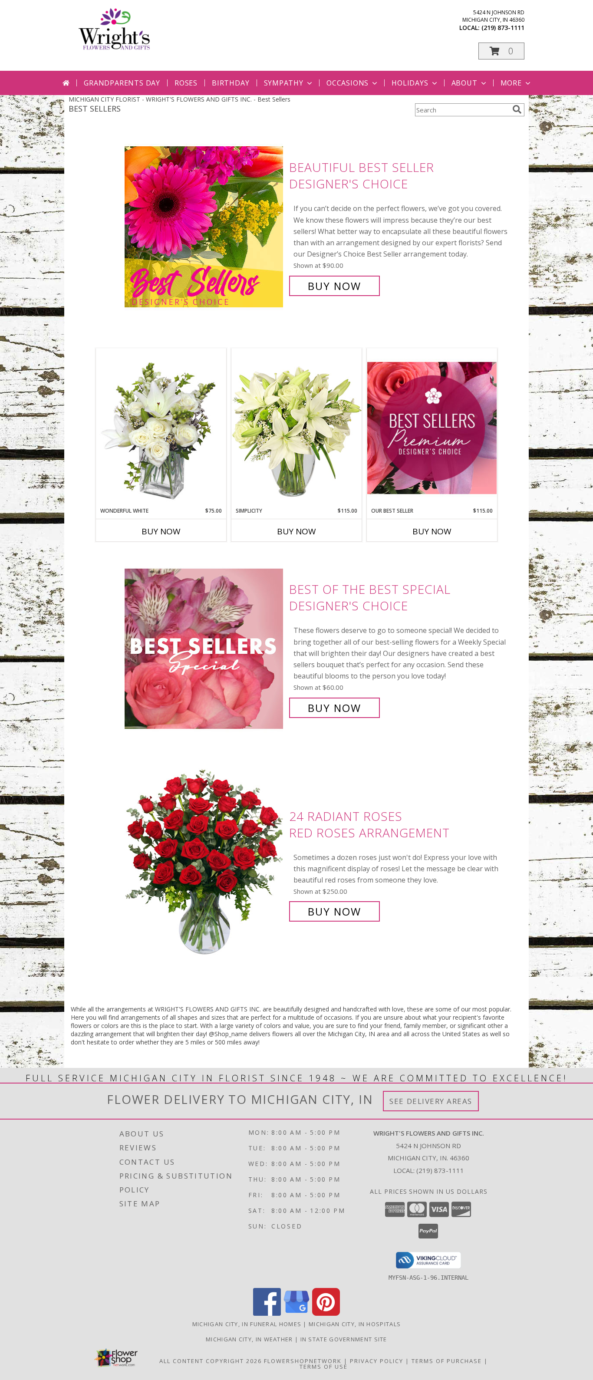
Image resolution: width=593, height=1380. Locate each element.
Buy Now (334, 286)
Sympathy (283, 83)
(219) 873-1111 (502, 27)
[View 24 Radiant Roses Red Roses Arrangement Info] (205, 864)
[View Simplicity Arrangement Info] (296, 427)
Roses (186, 83)
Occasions (347, 83)
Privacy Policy (376, 1361)
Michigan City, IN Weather (249, 1339)
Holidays (410, 83)
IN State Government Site (343, 1339)
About (464, 83)
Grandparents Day (122, 83)
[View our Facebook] (267, 1313)
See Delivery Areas (430, 1101)
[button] (501, 51)
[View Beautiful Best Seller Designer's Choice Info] (205, 227)
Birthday (230, 83)
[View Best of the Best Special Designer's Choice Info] (205, 649)
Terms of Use (324, 1366)
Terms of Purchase (447, 1361)
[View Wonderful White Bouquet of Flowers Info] (161, 428)
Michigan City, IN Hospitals (355, 1324)
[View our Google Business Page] (296, 1313)
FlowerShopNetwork (303, 1361)
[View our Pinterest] (326, 1313)
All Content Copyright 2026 (210, 1361)
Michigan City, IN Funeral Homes (246, 1324)
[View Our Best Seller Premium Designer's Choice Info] (432, 428)
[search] (517, 109)
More (511, 83)
